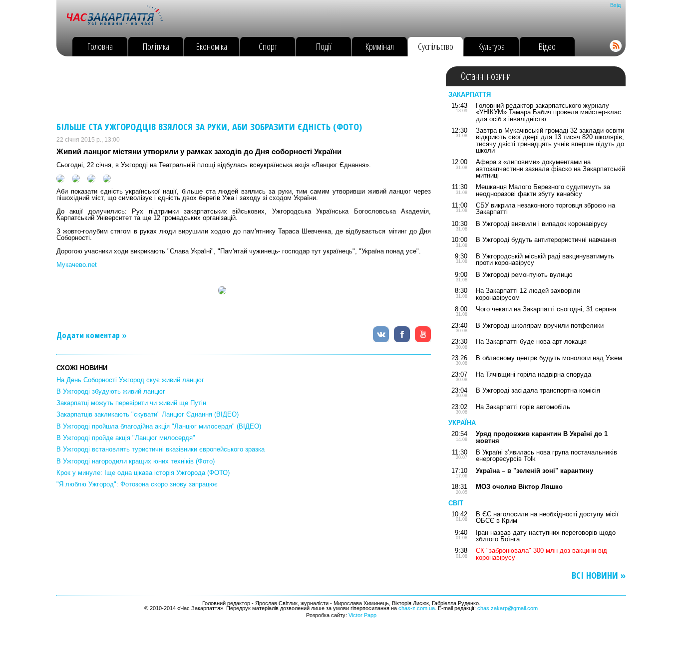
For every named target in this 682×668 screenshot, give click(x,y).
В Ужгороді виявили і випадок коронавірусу (542, 223)
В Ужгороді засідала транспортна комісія (538, 390)
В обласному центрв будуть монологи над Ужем (549, 358)
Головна (100, 46)
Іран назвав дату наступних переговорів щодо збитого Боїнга (546, 536)
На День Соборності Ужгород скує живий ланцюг (130, 380)
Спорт (268, 46)
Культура (491, 46)
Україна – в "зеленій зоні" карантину (534, 470)
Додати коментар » (91, 335)
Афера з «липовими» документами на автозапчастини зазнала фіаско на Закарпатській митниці (550, 168)
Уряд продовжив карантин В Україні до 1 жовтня (542, 437)
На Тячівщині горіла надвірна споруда (533, 374)
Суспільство (435, 46)
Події (324, 46)
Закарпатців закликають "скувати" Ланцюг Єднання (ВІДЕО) (147, 414)
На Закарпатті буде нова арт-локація (531, 341)
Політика (156, 46)
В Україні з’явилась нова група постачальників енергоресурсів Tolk (546, 455)
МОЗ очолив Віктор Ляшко (519, 486)
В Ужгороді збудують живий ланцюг (110, 391)
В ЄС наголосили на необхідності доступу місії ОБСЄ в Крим (547, 517)
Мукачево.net (76, 264)
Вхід (615, 5)
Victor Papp (362, 615)
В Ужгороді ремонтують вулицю (524, 274)
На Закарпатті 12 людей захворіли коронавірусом (528, 294)
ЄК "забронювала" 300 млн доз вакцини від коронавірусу (541, 554)
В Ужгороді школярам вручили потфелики (540, 325)
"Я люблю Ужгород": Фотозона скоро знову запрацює (137, 484)
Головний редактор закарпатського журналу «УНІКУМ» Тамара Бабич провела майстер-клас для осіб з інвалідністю (548, 112)
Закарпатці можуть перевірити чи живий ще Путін (131, 403)
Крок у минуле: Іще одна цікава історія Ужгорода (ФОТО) (143, 472)
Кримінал (379, 46)
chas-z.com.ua (416, 608)
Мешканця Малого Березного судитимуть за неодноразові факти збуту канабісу (543, 190)
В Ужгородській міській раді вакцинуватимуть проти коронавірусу (545, 259)
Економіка (211, 46)
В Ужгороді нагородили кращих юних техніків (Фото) (135, 461)
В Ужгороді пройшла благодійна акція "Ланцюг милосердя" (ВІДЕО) (158, 426)
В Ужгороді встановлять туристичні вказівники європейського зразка (160, 449)
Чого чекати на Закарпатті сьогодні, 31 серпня (546, 309)
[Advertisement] (238, 88)
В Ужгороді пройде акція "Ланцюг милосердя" (125, 438)
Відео (547, 46)
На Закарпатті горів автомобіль (523, 407)
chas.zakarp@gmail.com (507, 608)
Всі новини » (599, 575)
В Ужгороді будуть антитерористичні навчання (546, 239)
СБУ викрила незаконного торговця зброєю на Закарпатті (545, 209)
